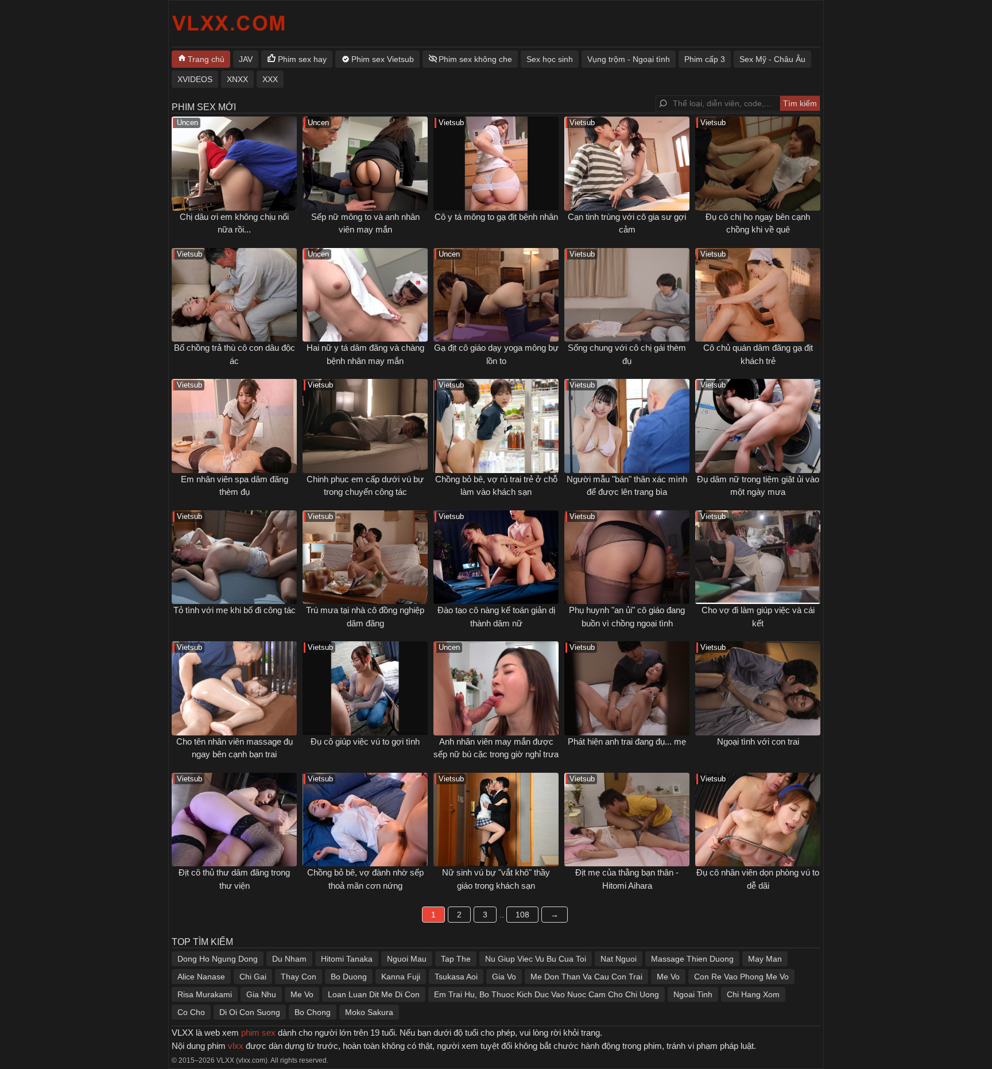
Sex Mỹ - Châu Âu (772, 59)
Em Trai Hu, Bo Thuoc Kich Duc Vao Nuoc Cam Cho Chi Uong (546, 994)
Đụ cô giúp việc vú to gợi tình (365, 741)
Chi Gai (252, 976)
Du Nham (289, 958)
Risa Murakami (204, 994)
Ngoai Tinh (692, 994)
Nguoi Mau (407, 958)
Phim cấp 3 (704, 59)
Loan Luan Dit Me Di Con (374, 994)
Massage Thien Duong (692, 958)
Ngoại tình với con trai (758, 741)
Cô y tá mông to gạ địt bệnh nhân (496, 217)
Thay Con (298, 976)
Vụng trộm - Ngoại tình (628, 59)
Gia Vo (504, 976)
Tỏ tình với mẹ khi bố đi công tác (234, 610)
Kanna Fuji (400, 976)
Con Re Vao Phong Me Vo (741, 976)
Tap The (456, 958)
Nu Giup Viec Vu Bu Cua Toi (535, 958)
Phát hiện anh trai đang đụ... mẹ (627, 741)
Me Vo (668, 976)
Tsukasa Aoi (456, 976)
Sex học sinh (549, 59)
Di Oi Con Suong (249, 1012)
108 (522, 914)
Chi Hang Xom (753, 994)
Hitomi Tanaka (347, 958)
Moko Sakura (369, 1012)
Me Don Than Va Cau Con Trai (586, 976)
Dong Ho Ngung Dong (217, 958)
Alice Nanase (201, 976)
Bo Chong (312, 1012)
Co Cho (191, 1012)
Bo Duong (349, 976)
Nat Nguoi (618, 958)
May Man (765, 958)
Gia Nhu (261, 994)
